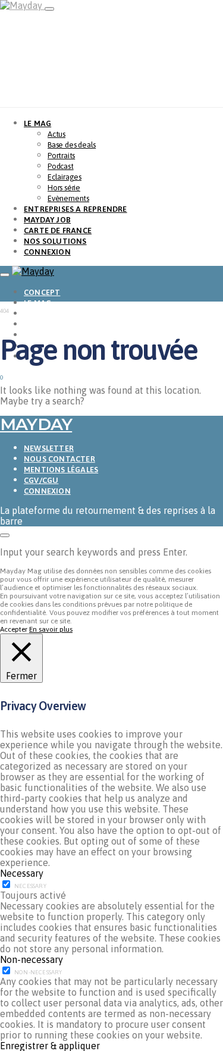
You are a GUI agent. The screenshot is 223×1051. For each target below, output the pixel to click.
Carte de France (58, 230)
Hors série (64, 187)
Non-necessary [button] (31, 959)
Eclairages (64, 176)
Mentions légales (61, 469)
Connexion (47, 491)
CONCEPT (42, 292)
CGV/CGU (41, 480)
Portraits (61, 155)
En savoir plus (51, 629)
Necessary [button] (21, 873)
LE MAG (37, 123)
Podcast (61, 166)
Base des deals (72, 144)
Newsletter (49, 448)
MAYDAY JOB (47, 219)
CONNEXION (47, 251)
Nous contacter (59, 458)
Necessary (30, 886)
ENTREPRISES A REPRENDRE (75, 209)
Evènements (68, 198)
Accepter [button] (13, 629)
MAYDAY (36, 424)
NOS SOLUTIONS (55, 241)
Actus (56, 134)
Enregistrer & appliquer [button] (50, 1045)
